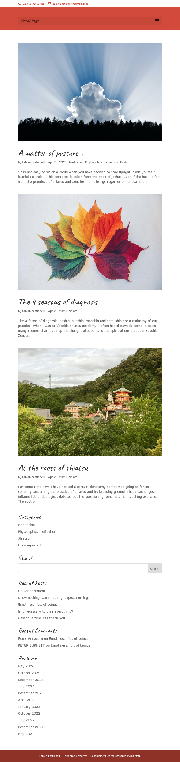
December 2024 (31, 680)
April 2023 (26, 700)
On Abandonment (31, 591)
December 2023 (30, 693)
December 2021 (30, 727)
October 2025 (29, 673)
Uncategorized (29, 545)
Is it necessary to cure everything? (45, 611)
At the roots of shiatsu (52, 467)
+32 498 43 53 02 (32, 3)
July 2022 (26, 720)
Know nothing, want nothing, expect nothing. (53, 598)
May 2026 (26, 666)
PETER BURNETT (31, 645)
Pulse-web (134, 756)
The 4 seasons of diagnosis (58, 301)
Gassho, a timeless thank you (41, 618)
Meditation (76, 162)
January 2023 (29, 707)
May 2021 (26, 734)
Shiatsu (124, 162)
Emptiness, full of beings (37, 604)
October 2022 (29, 713)
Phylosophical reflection (101, 162)
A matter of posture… (50, 152)
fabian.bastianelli (33, 162)
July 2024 (26, 686)
